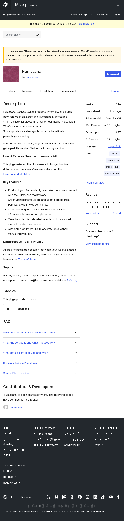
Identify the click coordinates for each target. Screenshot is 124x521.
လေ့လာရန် (69, 427)
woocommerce (112, 173)
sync (117, 167)
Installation (46, 91)
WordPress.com (14, 465)
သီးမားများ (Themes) (43, 433)
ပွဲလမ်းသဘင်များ (103, 433)
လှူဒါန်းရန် (102, 439)
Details (11, 91)
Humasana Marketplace (17, 174)
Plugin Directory (11, 14)
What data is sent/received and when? (26, 352)
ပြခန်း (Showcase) (44, 427)
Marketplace (113, 160)
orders (109, 167)
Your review (92, 213)
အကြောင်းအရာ (9, 427)
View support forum (97, 243)
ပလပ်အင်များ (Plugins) (46, 439)
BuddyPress (12, 482)
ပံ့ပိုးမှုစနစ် (71, 433)
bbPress (9, 476)
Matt (7, 471)
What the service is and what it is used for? (29, 342)
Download (113, 74)
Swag (99, 445)
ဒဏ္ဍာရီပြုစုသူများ (74, 439)
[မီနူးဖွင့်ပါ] (119, 5)
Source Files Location (16, 373)
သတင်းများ (8, 433)
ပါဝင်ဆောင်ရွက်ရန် (105, 427)
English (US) (114, 146)
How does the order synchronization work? (29, 332)
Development (68, 91)
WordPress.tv (73, 445)
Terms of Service (28, 259)
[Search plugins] (37, 34)
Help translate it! (85, 23)
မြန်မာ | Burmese (21, 497)
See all (117, 213)
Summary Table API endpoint (20, 363)
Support (116, 91)
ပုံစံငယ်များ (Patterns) (46, 445)
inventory (114, 153)
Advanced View (95, 182)
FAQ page (72, 280)
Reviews (27, 91)
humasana (32, 77)
